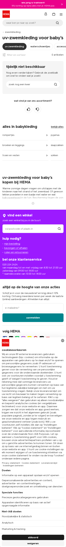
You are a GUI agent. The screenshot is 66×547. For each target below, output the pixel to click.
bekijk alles (57, 126)
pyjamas (55, 135)
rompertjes (8, 135)
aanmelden (33, 317)
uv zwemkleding (14, 46)
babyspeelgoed (11, 197)
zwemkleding (13, 32)
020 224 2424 (9, 264)
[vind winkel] (59, 229)
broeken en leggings (13, 145)
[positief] (28, 109)
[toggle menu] (61, 14)
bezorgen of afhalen (15, 247)
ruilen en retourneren (16, 252)
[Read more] (33, 203)
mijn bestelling (12, 243)
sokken (54, 155)
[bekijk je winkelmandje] (53, 14)
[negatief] (37, 109)
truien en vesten (10, 155)
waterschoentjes (40, 46)
